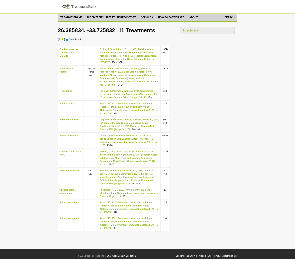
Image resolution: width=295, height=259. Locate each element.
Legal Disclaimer (229, 256)
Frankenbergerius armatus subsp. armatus (68, 52)
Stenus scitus (66, 103)
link (61, 39)
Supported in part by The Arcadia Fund (194, 256)
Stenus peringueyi (69, 218)
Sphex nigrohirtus (69, 135)
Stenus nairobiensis (70, 202)
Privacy (216, 256)
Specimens (191, 30)
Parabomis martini (69, 119)
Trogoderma (65, 91)
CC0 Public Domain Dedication (121, 256)
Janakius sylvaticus (69, 170)
